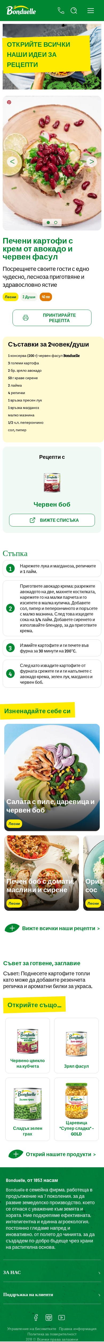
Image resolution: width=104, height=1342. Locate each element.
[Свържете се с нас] (61, 10)
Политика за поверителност (52, 1334)
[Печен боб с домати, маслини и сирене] (41, 908)
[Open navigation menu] (90, 10)
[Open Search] (74, 10)
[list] (52, 873)
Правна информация (78, 1328)
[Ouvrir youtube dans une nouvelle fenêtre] (61, 1319)
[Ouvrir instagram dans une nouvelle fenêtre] (49, 1319)
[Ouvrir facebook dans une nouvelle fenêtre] (36, 1319)
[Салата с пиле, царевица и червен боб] (52, 828)
